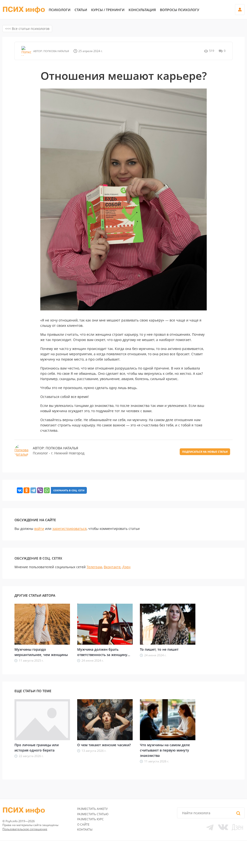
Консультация (142, 10)
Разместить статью (93, 814)
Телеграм (94, 567)
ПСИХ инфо (23, 10)
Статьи (81, 10)
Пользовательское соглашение (24, 829)
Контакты (84, 829)
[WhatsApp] (47, 490)
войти (39, 528)
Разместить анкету (92, 809)
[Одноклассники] (26, 490)
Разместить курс (90, 819)
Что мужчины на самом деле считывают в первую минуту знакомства (165, 750)
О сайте (83, 824)
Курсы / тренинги (107, 10)
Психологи (59, 10)
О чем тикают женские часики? (104, 745)
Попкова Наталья (56, 51)
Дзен (126, 567)
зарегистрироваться (69, 528)
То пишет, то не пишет (159, 649)
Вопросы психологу (179, 10)
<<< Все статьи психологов (27, 28)
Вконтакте (112, 567)
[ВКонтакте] (20, 490)
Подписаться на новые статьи (205, 451)
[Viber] (40, 490)
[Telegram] (33, 490)
